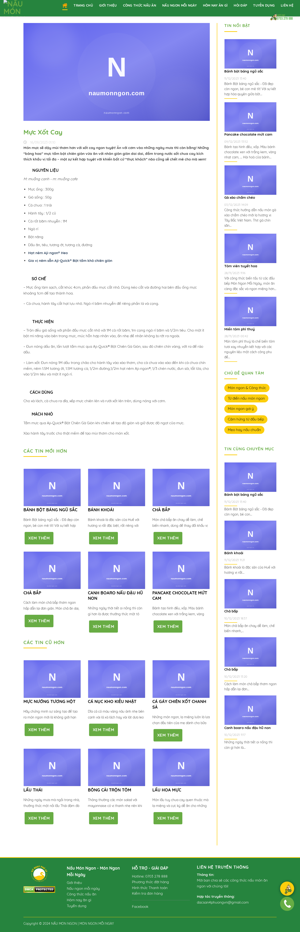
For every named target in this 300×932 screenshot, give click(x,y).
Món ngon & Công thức (247, 388)
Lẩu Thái (32, 790)
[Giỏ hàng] (287, 889)
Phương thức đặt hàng (150, 882)
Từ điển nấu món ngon (246, 398)
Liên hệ (287, 5)
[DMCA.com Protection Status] (39, 889)
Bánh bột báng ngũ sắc (50, 509)
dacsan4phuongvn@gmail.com (223, 902)
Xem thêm (39, 537)
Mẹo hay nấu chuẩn (244, 430)
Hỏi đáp (240, 5)
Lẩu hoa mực (166, 790)
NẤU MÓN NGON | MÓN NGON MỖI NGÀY (82, 923)
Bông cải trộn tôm (109, 790)
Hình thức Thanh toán (150, 888)
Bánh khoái (101, 509)
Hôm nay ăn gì (215, 5)
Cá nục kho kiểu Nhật (112, 701)
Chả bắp (161, 509)
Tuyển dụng (264, 5)
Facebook (140, 906)
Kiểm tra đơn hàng (147, 893)
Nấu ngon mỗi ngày (179, 5)
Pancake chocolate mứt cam (179, 595)
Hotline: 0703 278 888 (150, 876)
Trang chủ (83, 5)
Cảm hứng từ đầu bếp (246, 419)
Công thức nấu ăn (139, 5)
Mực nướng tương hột (49, 701)
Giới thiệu (108, 5)
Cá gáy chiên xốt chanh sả (179, 704)
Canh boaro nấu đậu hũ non (115, 595)
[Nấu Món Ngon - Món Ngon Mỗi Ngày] (20, 8)
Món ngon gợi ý (241, 408)
